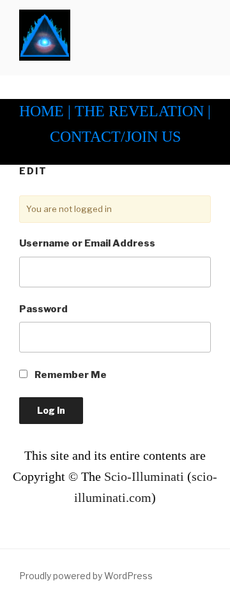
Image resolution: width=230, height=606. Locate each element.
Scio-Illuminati (144, 476)
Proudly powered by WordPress (86, 575)
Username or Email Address (87, 243)
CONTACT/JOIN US (115, 136)
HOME (41, 111)
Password (43, 309)
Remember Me (70, 375)
